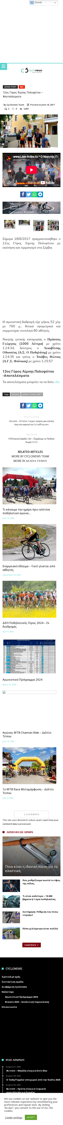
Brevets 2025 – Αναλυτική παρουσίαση (27, 1001)
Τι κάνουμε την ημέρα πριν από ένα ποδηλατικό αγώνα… (26, 511)
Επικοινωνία (9, 1006)
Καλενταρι (8, 991)
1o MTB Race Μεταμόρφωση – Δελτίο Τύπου (28, 791)
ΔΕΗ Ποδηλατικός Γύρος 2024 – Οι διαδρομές (26, 624)
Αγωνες (15, 394)
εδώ (57, 382)
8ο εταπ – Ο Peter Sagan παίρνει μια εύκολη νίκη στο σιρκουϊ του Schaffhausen (31, 421)
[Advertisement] (31, 287)
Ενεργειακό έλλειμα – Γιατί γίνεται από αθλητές (29, 568)
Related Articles (30, 451)
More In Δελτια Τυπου (30, 461)
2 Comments (31, 814)
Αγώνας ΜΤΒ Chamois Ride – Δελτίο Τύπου (27, 734)
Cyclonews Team (15, 105)
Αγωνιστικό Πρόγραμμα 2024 (22, 679)
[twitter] (29, 194)
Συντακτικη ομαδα (12, 981)
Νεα (22, 87)
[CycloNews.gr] (31, 66)
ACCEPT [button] (31, 1117)
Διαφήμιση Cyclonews (14, 986)
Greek (38, 2)
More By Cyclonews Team (30, 456)
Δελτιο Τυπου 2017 (32, 394)
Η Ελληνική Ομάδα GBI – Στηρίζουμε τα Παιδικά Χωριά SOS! (31, 438)
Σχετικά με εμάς (11, 976)
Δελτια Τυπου (10, 87)
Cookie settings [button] (13, 1117)
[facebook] (23, 194)
